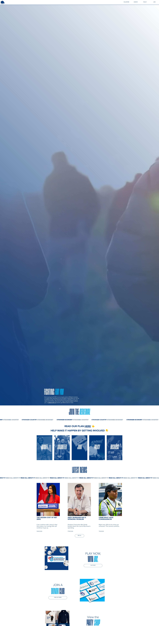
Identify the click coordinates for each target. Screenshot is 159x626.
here (88, 426)
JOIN (154, 2)
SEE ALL (79, 535)
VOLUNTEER (126, 2)
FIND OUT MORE (57, 597)
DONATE (136, 2)
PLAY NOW (93, 565)
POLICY (145, 2)
